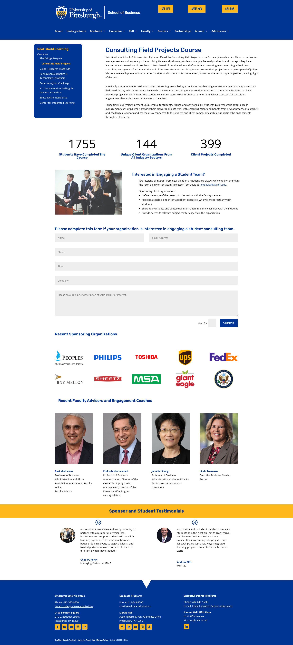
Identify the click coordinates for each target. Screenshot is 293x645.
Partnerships (183, 31)
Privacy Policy (102, 640)
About (59, 31)
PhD (131, 31)
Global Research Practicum (55, 68)
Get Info (166, 9)
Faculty (146, 31)
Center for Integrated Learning (57, 102)
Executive (115, 31)
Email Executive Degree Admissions (212, 606)
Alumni (199, 31)
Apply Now (196, 9)
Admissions (218, 31)
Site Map (58, 640)
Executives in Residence (53, 97)
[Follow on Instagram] (78, 627)
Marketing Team (84, 640)
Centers (163, 31)
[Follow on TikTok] (84, 627)
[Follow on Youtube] (71, 627)
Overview (42, 54)
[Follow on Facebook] (57, 627)
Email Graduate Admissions (135, 606)
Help (93, 640)
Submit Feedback (69, 640)
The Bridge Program (51, 58)
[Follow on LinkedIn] (64, 627)
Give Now (229, 9)
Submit (228, 323)
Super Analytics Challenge (55, 83)
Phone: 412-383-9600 (67, 602)
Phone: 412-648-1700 (131, 602)
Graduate (96, 31)
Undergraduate (76, 31)
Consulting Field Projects (56, 63)
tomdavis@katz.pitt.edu (213, 184)
